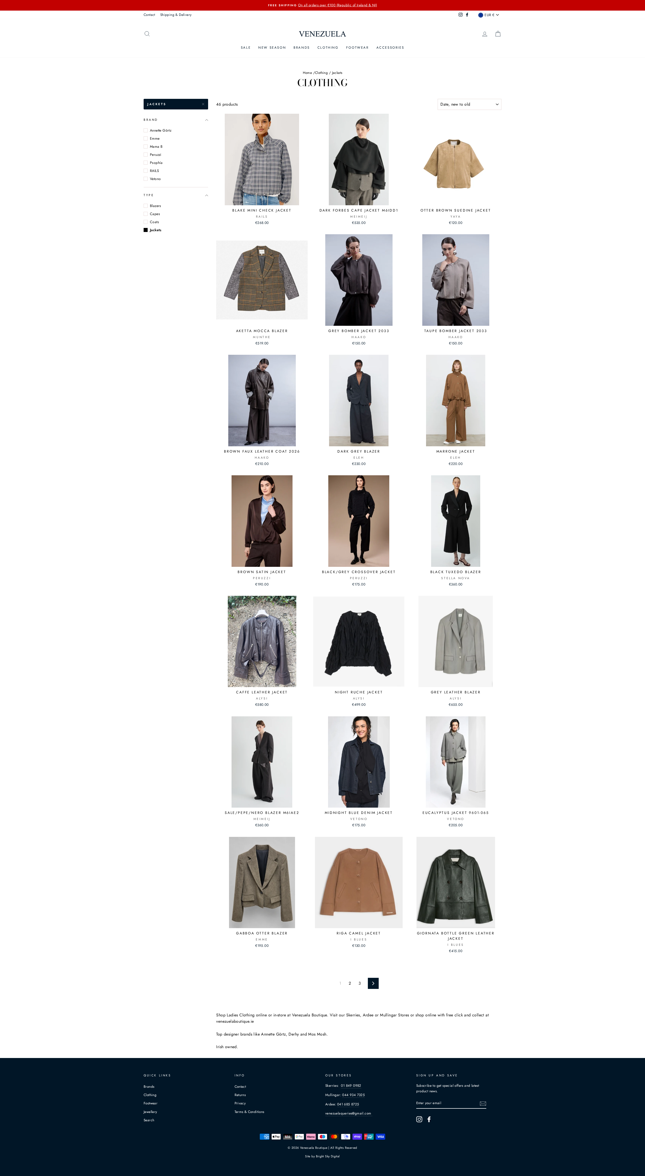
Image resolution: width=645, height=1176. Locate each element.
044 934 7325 (353, 1094)
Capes (155, 213)
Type (149, 195)
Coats (154, 221)
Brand (151, 119)
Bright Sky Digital (328, 1156)
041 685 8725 (348, 1104)
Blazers (155, 205)
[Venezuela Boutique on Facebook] (429, 1119)
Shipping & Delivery (176, 14)
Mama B (156, 146)
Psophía (156, 162)
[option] (322, 5)
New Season (272, 47)
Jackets (156, 104)
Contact (149, 14)
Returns (240, 1094)
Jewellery (150, 1111)
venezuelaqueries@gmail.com (348, 1113)
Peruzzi (156, 154)
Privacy (240, 1103)
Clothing (328, 47)
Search (149, 1120)
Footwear (357, 47)
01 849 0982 (351, 1085)
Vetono (155, 178)
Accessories (390, 47)
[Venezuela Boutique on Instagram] (419, 1119)
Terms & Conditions (249, 1111)
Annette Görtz (160, 130)
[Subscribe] (483, 1103)
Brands (302, 47)
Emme (155, 138)
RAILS (154, 170)
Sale (246, 47)
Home (307, 72)
